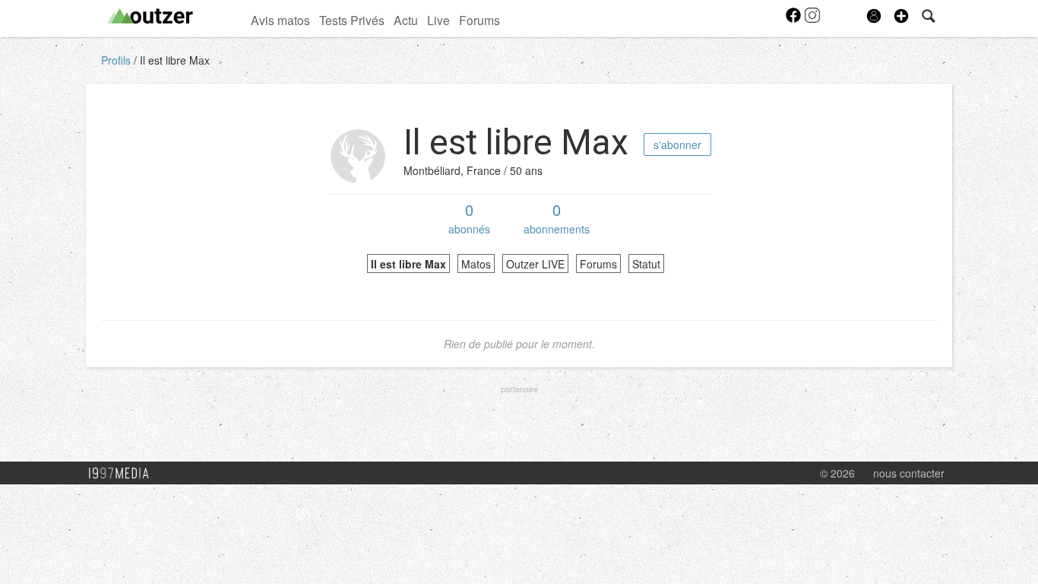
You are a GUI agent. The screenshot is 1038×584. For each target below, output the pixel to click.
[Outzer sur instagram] (812, 20)
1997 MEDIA (123, 473)
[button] (901, 16)
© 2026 (837, 473)
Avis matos (280, 19)
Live (438, 19)
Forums (479, 19)
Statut (646, 263)
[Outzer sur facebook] (794, 20)
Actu (406, 19)
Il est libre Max (175, 60)
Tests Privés (352, 19)
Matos (476, 263)
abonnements (557, 217)
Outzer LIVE (535, 263)
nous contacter (909, 473)
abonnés (469, 217)
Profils (117, 60)
